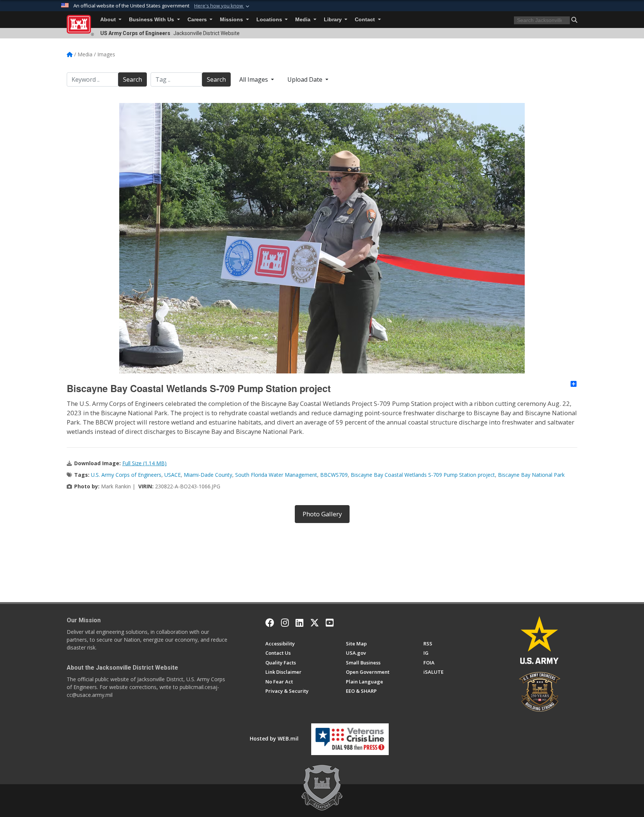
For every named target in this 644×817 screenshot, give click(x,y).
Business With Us (152, 19)
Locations (270, 19)
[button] (222, 6)
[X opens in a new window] (314, 622)
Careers (197, 19)
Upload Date (305, 79)
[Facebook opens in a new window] (269, 622)
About (108, 19)
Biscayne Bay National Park (531, 474)
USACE (172, 474)
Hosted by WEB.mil (274, 738)
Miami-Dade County (208, 474)
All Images (254, 79)
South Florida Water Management (276, 474)
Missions (232, 19)
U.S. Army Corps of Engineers (126, 474)
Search (132, 79)
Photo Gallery (322, 514)
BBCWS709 (334, 474)
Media (303, 19)
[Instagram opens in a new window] (285, 622)
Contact (365, 19)
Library (333, 19)
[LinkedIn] (299, 622)
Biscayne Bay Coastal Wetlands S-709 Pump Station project (423, 474)
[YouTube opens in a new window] (330, 622)
